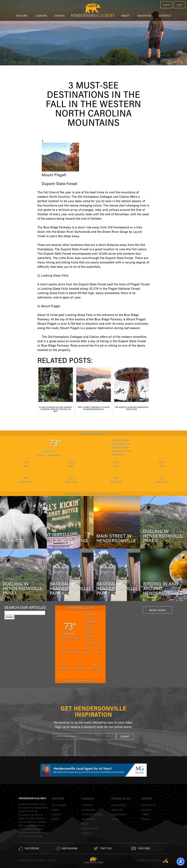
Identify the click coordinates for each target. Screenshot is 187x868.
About (125, 15)
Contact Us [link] (148, 805)
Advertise (144, 15)
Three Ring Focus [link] (165, 860)
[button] (125, 736)
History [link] (56, 814)
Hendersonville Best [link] (92, 10)
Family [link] (55, 809)
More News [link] (157, 610)
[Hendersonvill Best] (93, 860)
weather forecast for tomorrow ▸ (93, 493)
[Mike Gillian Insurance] (93, 770)
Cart (179, 5)
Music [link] (55, 819)
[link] (32, 848)
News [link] (114, 819)
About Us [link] (117, 809)
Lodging (41, 15)
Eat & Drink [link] (59, 805)
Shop (166, 5)
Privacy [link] (146, 819)
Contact (165, 15)
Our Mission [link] (119, 814)
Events (60, 15)
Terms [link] (145, 814)
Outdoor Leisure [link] (92, 814)
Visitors (22, 15)
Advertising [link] (119, 805)
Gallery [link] (146, 809)
